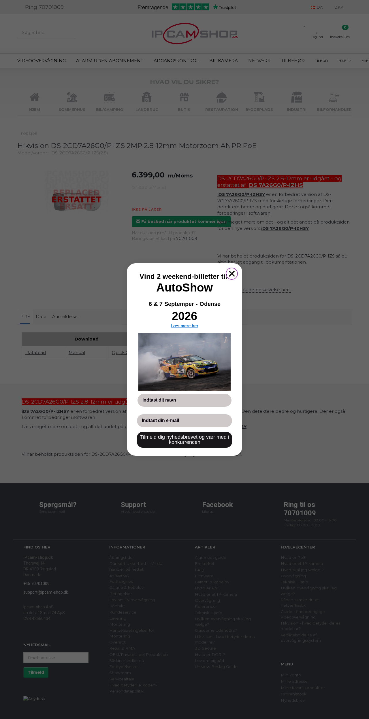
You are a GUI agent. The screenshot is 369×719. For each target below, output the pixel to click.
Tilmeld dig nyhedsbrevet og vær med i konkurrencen (184, 439)
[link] (184, 362)
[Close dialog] (232, 273)
